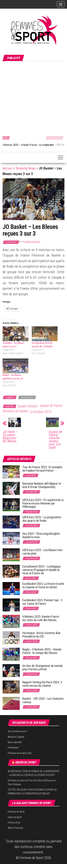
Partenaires (13, 747)
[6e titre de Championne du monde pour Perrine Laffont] (11, 670)
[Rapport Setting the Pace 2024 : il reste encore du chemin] (11, 686)
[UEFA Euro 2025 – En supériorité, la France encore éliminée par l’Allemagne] (11, 504)
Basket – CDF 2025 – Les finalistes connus (28, 145)
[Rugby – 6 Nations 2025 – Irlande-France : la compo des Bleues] (11, 654)
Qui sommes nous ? (17, 731)
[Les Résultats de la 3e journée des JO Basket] (45, 333)
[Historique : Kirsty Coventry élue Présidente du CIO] (11, 637)
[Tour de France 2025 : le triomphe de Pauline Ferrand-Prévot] (11, 471)
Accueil (8, 168)
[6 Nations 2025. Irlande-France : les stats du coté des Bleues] (11, 621)
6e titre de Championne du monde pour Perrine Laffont (42, 667)
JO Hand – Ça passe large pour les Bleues (10, 436)
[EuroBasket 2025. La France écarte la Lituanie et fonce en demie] (11, 588)
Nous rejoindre (15, 742)
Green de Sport (25, 762)
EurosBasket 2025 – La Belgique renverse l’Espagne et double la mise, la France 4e (41, 570)
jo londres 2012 (40, 412)
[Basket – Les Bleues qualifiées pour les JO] (15, 365)
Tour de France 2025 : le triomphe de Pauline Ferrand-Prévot (42, 468)
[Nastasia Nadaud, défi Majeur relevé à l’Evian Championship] (11, 488)
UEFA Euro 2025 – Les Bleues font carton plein (42, 551)
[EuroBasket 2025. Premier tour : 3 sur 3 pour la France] (11, 604)
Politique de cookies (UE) (19, 753)
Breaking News (26, 168)
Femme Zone (14, 822)
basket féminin (27, 406)
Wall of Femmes (15, 828)
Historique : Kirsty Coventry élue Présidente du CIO (41, 634)
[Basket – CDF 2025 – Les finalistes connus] (11, 703)
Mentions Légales (16, 736)
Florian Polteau (31, 242)
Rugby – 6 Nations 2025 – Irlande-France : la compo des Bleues (42, 651)
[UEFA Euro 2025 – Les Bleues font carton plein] (11, 554)
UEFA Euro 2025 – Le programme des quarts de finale (41, 518)
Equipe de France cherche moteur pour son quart (55, 439)
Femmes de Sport (16, 811)
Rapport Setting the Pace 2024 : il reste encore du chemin (42, 683)
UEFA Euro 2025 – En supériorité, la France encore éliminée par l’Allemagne (42, 503)
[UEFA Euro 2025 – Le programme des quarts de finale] (11, 521)
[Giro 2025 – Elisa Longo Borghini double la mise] (11, 538)
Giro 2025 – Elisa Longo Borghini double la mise (41, 535)
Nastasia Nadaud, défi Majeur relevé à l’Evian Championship (42, 485)
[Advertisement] (33, 98)
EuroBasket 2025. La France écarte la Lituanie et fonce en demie (43, 585)
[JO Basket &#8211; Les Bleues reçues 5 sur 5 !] (15, 333)
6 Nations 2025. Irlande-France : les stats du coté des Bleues (41, 618)
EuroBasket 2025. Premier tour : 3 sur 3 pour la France (42, 601)
